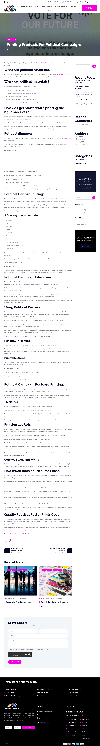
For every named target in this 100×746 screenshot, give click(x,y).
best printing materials (47, 63)
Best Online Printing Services (54, 602)
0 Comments (34, 49)
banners (61, 74)
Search (76, 63)
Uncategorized (22, 570)
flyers (65, 74)
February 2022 (80, 139)
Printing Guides (12, 39)
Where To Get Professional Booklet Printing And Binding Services (83, 94)
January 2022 (80, 142)
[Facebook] (4, 1)
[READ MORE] (5, 606)
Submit (28, 728)
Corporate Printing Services (18, 602)
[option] (20, 589)
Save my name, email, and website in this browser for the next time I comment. (29, 649)
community (67, 138)
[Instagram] (7, 1)
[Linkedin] (11, 1)
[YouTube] (38, 723)
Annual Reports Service (83, 100)
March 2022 (80, 136)
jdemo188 (25, 49)
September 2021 (81, 145)
